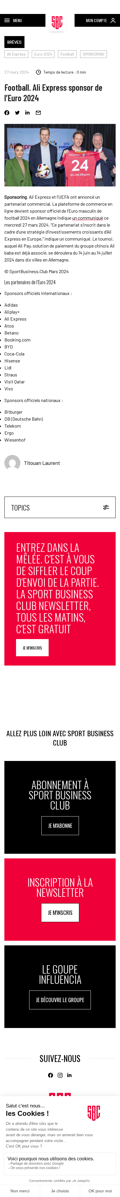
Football (67, 54)
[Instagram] (60, 1075)
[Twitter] (17, 112)
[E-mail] (38, 112)
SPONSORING (93, 54)
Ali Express (16, 54)
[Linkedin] (27, 112)
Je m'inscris (32, 648)
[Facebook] (6, 112)
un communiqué (87, 217)
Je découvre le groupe (60, 1000)
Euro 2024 (43, 54)
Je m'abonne (60, 825)
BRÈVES (14, 42)
